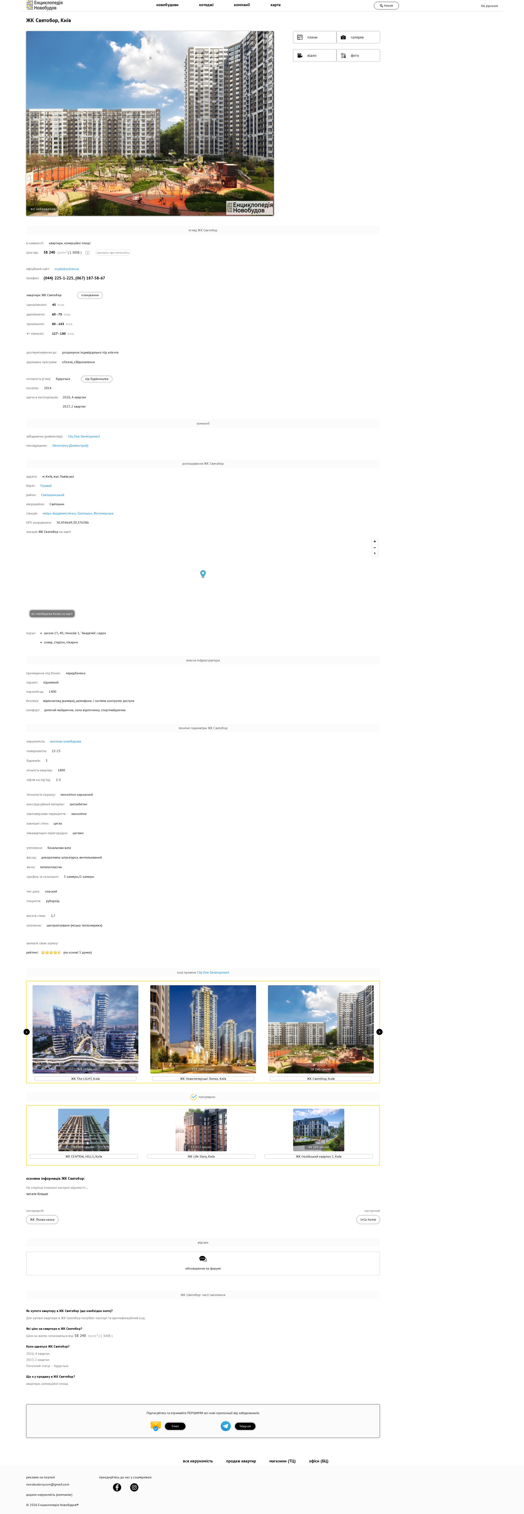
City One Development (84, 436)
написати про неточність (113, 252)
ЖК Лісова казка (42, 1219)
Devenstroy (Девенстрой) (70, 445)
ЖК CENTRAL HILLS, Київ (84, 1156)
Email (175, 1426)
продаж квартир (241, 1461)
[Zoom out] (375, 548)
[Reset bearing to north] (375, 554)
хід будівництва (96, 379)
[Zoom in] (375, 541)
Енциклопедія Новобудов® (58, 1505)
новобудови (167, 4)
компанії (242, 4)
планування (90, 295)
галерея (357, 37)
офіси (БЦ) (319, 1461)
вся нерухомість (198, 1461)
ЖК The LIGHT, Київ (85, 1079)
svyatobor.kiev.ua (66, 269)
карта (276, 4)
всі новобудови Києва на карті (51, 614)
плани (312, 37)
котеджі (206, 4)
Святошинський (52, 495)
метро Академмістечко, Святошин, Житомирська (78, 513)
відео (311, 55)
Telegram (245, 1426)
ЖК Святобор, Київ (321, 1079)
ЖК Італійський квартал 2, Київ (319, 1156)
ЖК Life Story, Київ (201, 1156)
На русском (489, 6)
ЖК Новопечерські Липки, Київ (203, 1079)
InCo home (368, 1219)
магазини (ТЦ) (282, 1461)
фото (355, 55)
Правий (46, 486)
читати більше (37, 1194)
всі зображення (43, 209)
